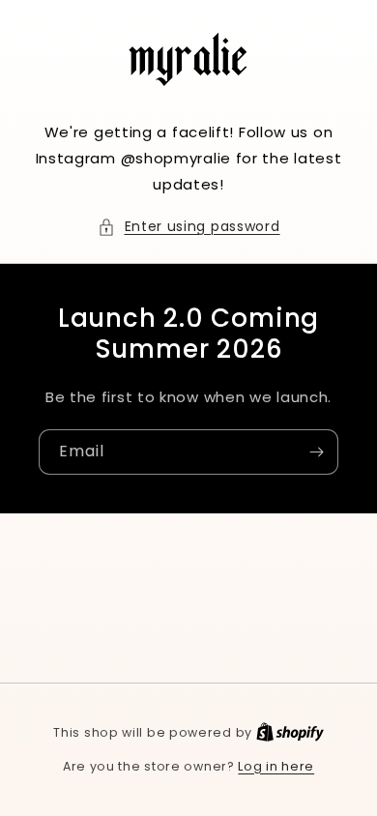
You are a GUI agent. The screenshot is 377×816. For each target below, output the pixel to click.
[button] (189, 227)
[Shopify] (290, 732)
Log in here (276, 766)
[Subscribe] (316, 452)
